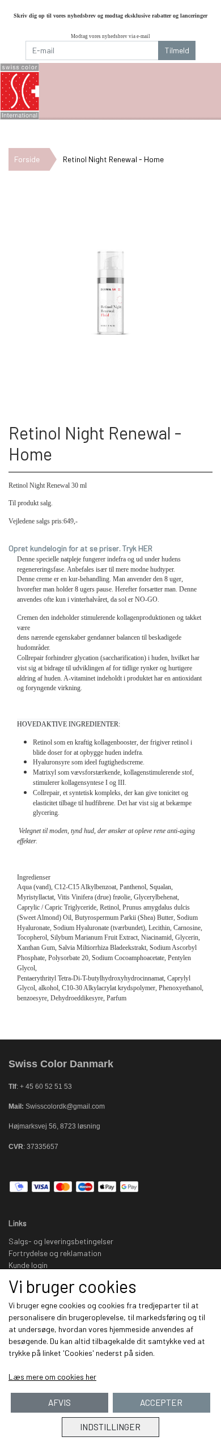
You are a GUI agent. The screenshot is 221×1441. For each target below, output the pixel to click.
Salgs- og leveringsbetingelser (60, 1241)
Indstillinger (110, 1427)
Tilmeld (177, 50)
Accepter (161, 1402)
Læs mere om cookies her (52, 1376)
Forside (27, 159)
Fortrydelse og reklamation (54, 1253)
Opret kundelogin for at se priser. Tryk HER (80, 548)
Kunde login (28, 1265)
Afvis (59, 1402)
